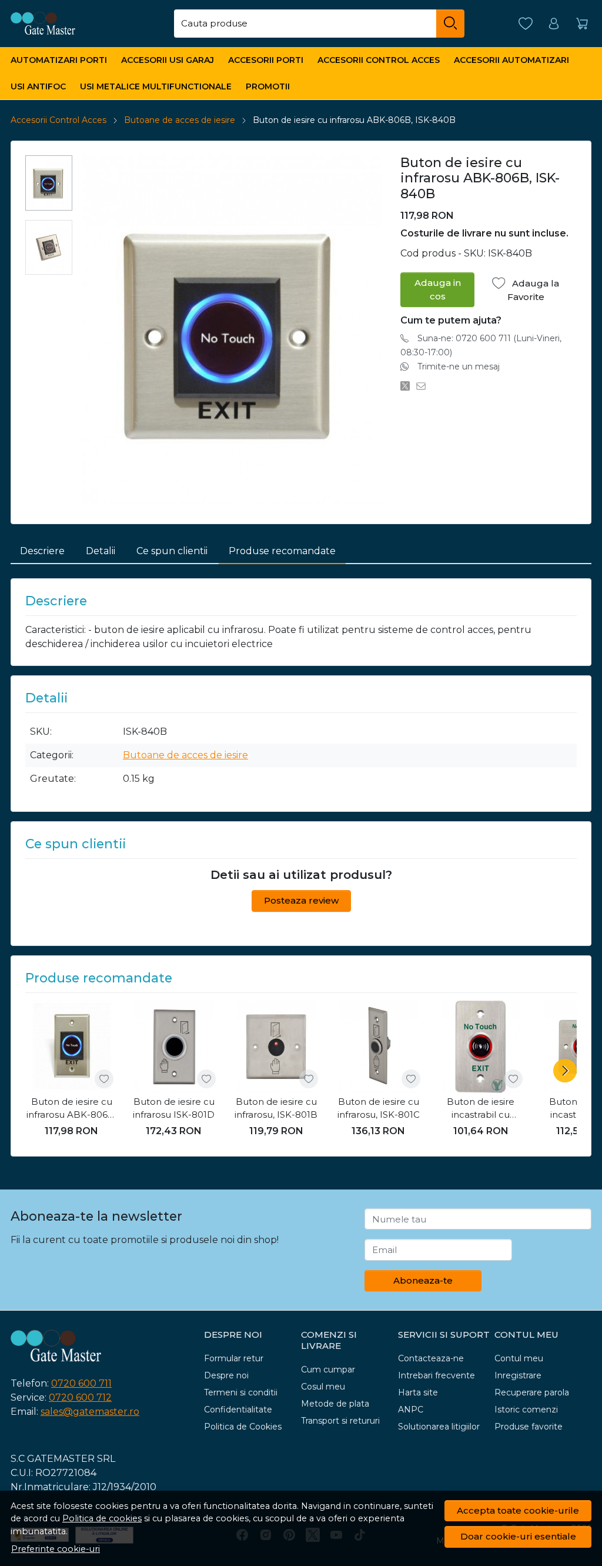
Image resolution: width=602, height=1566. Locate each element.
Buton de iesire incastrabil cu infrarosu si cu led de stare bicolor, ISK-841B (481, 1109)
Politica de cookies (102, 1518)
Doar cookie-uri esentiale (518, 1536)
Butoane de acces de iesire (179, 120)
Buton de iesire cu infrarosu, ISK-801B (276, 1108)
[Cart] (582, 24)
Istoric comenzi (526, 1409)
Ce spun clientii (172, 551)
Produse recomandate (282, 551)
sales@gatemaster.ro (90, 1411)
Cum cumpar (328, 1369)
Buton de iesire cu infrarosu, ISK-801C (378, 1108)
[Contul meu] (554, 24)
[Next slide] (565, 1070)
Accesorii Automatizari (511, 60)
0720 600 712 (80, 1397)
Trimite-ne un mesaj (458, 366)
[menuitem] (48, 183)
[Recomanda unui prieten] (424, 386)
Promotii (268, 86)
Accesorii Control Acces (378, 60)
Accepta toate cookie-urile (518, 1510)
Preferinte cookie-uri (55, 1549)
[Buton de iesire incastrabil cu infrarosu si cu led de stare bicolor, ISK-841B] (480, 1046)
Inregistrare (517, 1375)
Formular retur (233, 1358)
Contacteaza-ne (431, 1358)
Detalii (100, 551)
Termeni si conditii (240, 1392)
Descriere (42, 551)
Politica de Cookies (243, 1426)
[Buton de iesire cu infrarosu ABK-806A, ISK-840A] (71, 1046)
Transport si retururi (340, 1420)
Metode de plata (335, 1403)
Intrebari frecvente (436, 1375)
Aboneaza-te (423, 1280)
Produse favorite (528, 1426)
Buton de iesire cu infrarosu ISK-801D (174, 1108)
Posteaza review (301, 900)
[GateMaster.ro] (63, 23)
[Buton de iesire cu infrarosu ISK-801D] (174, 1046)
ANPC (410, 1409)
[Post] (408, 386)
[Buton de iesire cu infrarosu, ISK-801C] (378, 1046)
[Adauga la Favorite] (104, 1079)
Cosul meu (323, 1386)
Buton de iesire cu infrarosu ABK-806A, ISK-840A (71, 1109)
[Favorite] (525, 24)
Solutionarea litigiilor (439, 1426)
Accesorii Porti (265, 60)
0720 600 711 (81, 1383)
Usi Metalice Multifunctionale (156, 86)
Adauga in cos (437, 289)
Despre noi (226, 1375)
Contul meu (518, 1358)
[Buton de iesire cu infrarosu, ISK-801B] (276, 1046)
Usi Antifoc (38, 86)
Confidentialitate (238, 1409)
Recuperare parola (531, 1392)
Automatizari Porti (59, 60)
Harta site (418, 1392)
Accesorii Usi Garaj (167, 60)
